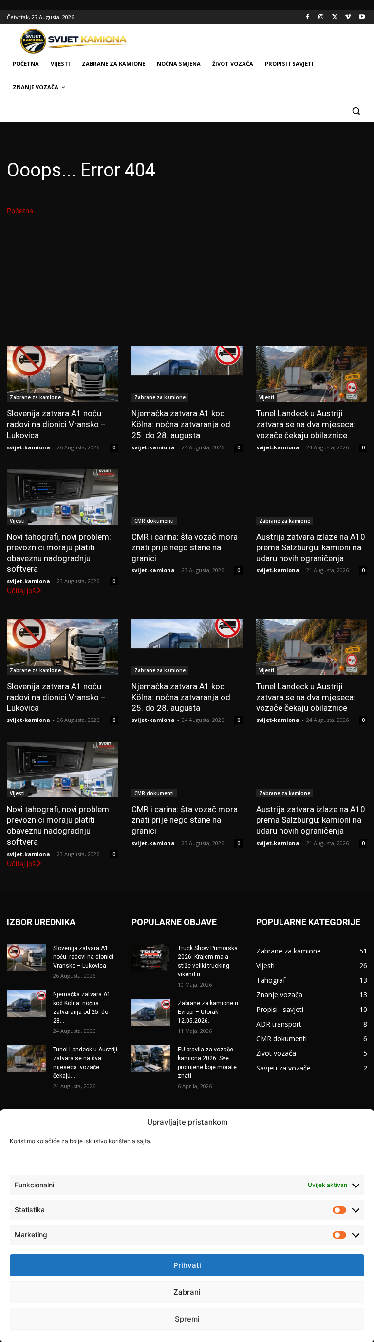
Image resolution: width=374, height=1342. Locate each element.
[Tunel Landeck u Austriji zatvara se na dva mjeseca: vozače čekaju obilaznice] (311, 374)
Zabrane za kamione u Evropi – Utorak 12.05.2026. (208, 1012)
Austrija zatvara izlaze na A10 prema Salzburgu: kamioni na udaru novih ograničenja (310, 547)
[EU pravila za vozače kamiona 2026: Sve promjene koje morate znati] (150, 1058)
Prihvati (187, 1265)
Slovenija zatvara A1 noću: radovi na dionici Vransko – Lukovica (56, 424)
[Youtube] (361, 17)
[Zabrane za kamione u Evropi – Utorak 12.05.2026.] (150, 1012)
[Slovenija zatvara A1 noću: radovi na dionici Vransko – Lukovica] (62, 374)
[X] (334, 17)
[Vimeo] (348, 17)
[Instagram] (321, 17)
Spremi (187, 1318)
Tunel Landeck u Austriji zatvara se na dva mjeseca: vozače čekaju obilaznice (305, 424)
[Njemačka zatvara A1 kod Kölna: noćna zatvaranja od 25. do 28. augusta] (187, 374)
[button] (355, 110)
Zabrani (187, 1292)
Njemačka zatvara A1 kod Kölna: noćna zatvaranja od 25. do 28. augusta (180, 424)
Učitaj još (21, 590)
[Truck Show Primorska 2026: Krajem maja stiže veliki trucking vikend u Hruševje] (150, 957)
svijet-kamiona (28, 447)
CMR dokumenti (154, 520)
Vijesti (266, 397)
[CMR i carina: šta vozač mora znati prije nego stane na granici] (187, 497)
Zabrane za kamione (35, 397)
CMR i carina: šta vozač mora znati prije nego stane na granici (184, 547)
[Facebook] (307, 17)
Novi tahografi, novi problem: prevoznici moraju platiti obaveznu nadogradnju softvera (59, 553)
